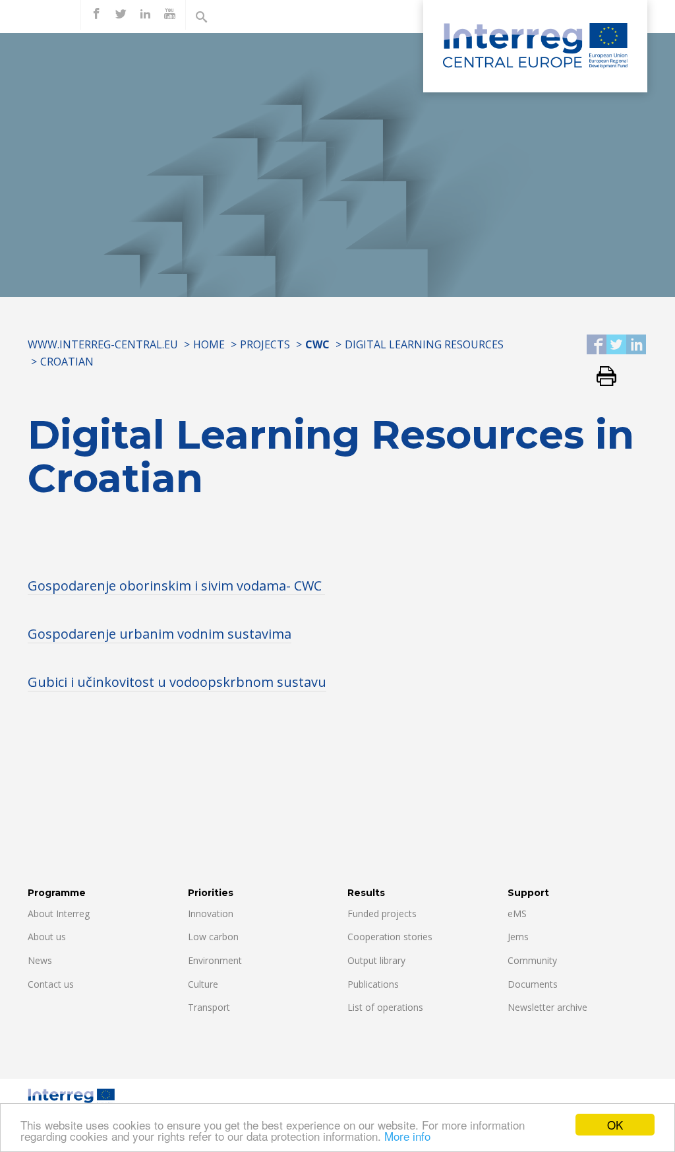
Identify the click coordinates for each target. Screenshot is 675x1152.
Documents (533, 984)
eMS (517, 913)
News (40, 960)
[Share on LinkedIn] (636, 345)
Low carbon (213, 936)
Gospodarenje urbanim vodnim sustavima (159, 634)
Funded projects (382, 913)
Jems (518, 936)
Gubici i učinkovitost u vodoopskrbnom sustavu (177, 682)
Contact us (51, 984)
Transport (209, 1007)
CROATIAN (67, 361)
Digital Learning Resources (424, 344)
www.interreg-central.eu (103, 344)
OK (615, 1124)
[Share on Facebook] (596, 345)
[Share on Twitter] (616, 345)
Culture (203, 984)
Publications (373, 984)
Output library (376, 960)
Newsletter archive (547, 1007)
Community (532, 960)
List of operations (385, 1007)
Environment (215, 960)
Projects (265, 344)
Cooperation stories (389, 936)
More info (407, 1136)
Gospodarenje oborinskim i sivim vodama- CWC (176, 585)
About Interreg (59, 913)
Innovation (210, 913)
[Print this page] (601, 377)
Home (209, 344)
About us (47, 936)
